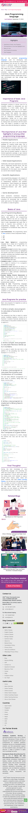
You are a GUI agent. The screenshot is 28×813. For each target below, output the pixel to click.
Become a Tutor (8, 669)
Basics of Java (7, 48)
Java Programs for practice (10, 50)
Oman (6, 712)
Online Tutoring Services (11, 697)
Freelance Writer (8, 675)
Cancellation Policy (9, 645)
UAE (5, 721)
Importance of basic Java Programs (12, 44)
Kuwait (6, 714)
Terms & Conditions (9, 649)
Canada (6, 710)
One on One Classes (9, 699)
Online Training (8, 688)
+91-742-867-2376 (22, 1)
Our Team (7, 677)
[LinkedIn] (10, 623)
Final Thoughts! (7, 52)
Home (6, 684)
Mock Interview (8, 686)
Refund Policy (8, 643)
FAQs (5, 673)
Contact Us (7, 664)
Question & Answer (9, 667)
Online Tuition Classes (10, 692)
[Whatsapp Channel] (12, 623)
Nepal (6, 716)
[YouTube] (8, 623)
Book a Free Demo (14, 586)
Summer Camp (8, 638)
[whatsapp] (25, 800)
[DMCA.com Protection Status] (18, 623)
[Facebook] (4, 623)
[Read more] (14, 811)
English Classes (8, 632)
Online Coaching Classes (11, 695)
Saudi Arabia (7, 705)
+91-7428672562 (9, 615)
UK (5, 725)
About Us (7, 641)
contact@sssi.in (10, 1)
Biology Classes (8, 636)
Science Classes (8, 634)
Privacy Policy (8, 647)
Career (6, 671)
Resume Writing (8, 660)
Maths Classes (8, 630)
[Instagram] (6, 623)
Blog (5, 658)
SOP (5, 662)
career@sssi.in (9, 617)
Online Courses (8, 690)
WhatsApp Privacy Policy (11, 651)
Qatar (6, 718)
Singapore (7, 708)
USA (5, 723)
